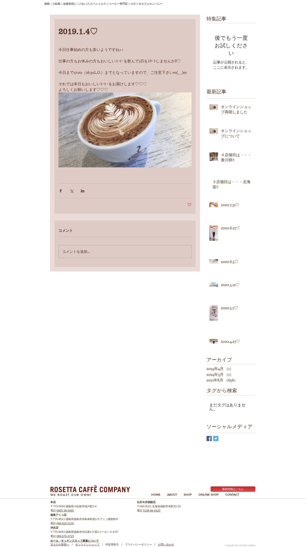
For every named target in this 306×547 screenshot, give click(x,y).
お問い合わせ (166, 544)
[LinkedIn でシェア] (82, 191)
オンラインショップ (87, 544)
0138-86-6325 (151, 510)
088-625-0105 (65, 523)
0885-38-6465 (65, 510)
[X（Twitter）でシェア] (71, 191)
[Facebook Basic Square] (209, 438)
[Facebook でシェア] (60, 191)
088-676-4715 (65, 536)
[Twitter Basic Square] (215, 438)
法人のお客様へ (59, 544)
